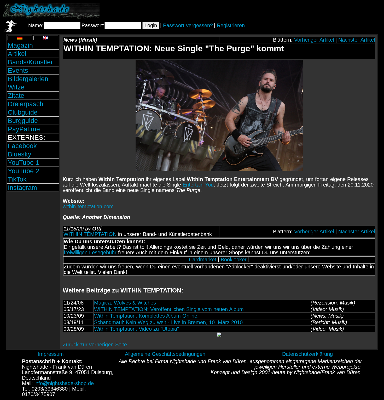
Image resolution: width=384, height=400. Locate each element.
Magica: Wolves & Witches (125, 303)
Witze (16, 87)
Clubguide (23, 112)
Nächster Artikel (356, 40)
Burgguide (23, 120)
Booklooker (234, 259)
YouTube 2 (23, 170)
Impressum (51, 354)
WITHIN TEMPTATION (90, 234)
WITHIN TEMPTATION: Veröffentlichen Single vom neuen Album (169, 309)
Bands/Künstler (30, 62)
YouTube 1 (23, 162)
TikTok (17, 179)
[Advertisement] (320, 11)
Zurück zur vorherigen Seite (95, 344)
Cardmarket (202, 259)
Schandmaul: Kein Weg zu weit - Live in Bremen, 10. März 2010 (168, 322)
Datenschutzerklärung (307, 354)
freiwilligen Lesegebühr (90, 252)
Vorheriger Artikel (314, 40)
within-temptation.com (88, 206)
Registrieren (231, 25)
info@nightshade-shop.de (64, 383)
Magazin (20, 45)
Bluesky (19, 154)
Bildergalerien (28, 78)
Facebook (22, 145)
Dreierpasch (25, 104)
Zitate (16, 95)
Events (18, 70)
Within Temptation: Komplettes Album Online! (146, 316)
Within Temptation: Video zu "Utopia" (136, 329)
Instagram (22, 187)
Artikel (17, 53)
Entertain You (198, 185)
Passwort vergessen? (188, 25)
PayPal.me (24, 129)
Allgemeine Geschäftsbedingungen (165, 354)
